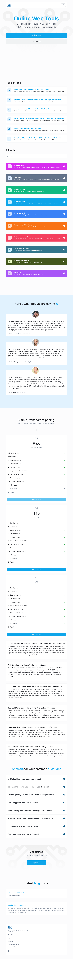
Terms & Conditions (14, 944)
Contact (10, 941)
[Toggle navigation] (63, 5)
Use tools (37, 35)
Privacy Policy (12, 947)
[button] (64, 166)
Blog (9, 939)
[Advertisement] (36, 66)
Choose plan (36, 499)
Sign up (38, 41)
